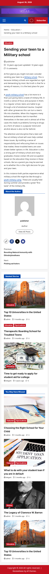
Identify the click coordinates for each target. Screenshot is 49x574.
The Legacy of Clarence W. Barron (23, 512)
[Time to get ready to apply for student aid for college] (24, 356)
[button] (4, 20)
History (9, 505)
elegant (8, 381)
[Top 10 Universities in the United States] (24, 294)
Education (9, 43)
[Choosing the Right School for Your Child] (24, 410)
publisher (10, 61)
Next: (12, 262)
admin (8, 319)
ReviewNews (18, 571)
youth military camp (12, 179)
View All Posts (24, 231)
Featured (10, 421)
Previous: (18, 252)
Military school (30, 77)
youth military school (15, 94)
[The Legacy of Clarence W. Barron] (24, 495)
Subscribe (41, 20)
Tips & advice (20, 325)
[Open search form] (25, 20)
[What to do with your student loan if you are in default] (24, 452)
